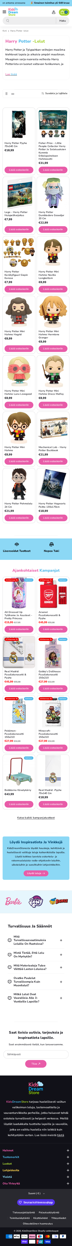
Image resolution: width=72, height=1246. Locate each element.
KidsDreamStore (29, 1230)
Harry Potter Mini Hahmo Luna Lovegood (18, 392)
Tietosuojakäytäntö (24, 1212)
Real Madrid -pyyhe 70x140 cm (50, 792)
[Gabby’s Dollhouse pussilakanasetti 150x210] (53, 652)
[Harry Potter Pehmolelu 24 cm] (19, 484)
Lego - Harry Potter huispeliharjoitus (16, 214)
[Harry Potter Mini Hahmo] (19, 428)
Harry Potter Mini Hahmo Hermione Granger (49, 334)
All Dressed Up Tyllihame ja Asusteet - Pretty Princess (18, 615)
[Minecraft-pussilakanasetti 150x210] (53, 711)
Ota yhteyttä (11, 1183)
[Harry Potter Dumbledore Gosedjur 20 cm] (53, 193)
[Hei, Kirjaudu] (53, 12)
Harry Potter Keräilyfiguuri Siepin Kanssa (16, 275)
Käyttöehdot (40, 1218)
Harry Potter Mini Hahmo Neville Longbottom (49, 275)
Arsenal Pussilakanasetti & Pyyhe (49, 615)
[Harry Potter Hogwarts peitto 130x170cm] (53, 484)
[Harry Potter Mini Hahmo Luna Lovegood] (19, 371)
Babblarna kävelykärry (18, 790)
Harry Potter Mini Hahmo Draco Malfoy (51, 392)
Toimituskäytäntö (20, 1218)
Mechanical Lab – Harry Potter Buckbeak (52, 449)
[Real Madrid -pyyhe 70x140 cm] (53, 771)
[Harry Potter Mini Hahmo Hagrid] (19, 312)
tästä (60, 1135)
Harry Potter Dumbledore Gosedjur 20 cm (51, 215)
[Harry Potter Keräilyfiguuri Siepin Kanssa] (19, 252)
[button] (5, 11)
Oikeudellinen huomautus (38, 1223)
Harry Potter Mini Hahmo (15, 449)
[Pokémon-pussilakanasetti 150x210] (19, 711)
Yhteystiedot (58, 1218)
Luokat (7, 1164)
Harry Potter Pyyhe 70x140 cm (16, 145)
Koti (5, 30)
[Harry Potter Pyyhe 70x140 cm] (19, 124)
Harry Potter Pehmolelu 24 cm (19, 505)
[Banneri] (13, 901)
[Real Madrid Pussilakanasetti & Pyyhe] (19, 652)
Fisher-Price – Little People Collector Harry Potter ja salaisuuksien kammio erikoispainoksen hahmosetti (52, 151)
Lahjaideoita (11, 1170)
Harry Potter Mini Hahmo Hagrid (15, 333)
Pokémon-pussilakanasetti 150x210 (14, 734)
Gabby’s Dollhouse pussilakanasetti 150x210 (50, 674)
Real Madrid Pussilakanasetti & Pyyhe (15, 674)
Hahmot (8, 1150)
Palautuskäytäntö (49, 1212)
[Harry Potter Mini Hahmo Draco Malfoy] (53, 371)
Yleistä (7, 1177)
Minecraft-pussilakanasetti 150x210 (48, 734)
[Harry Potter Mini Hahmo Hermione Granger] (53, 312)
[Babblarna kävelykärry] (19, 771)
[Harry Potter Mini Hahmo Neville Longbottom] (53, 252)
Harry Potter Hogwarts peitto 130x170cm (52, 505)
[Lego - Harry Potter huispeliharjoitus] (19, 193)
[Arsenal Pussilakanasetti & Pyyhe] (53, 593)
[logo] (36, 1088)
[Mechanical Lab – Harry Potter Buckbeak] (53, 428)
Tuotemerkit (11, 1157)
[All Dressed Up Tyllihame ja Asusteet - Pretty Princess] (19, 593)
